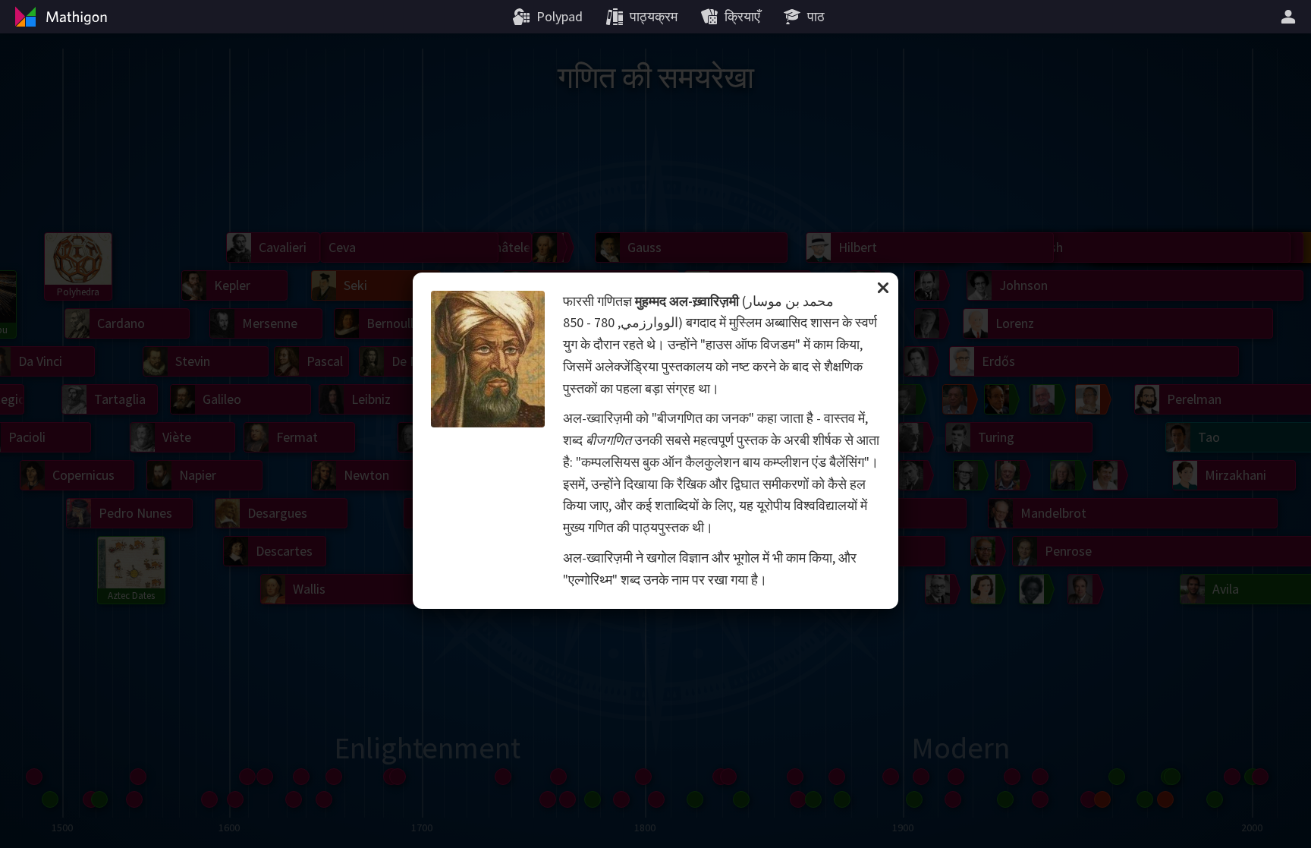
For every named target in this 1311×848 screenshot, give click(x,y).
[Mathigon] (59, 16)
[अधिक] (1290, 16)
